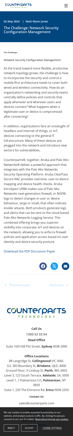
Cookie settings (52, 427)
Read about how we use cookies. (52, 419)
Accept (29, 428)
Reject (11, 428)
